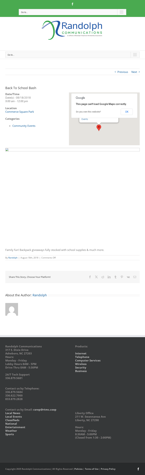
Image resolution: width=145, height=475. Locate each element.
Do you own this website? (88, 112)
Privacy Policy (108, 468)
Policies (78, 468)
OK (126, 111)
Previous (122, 72)
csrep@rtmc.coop (44, 409)
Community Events (23, 125)
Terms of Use (91, 468)
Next (134, 72)
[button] (99, 127)
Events (85, 119)
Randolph (13, 257)
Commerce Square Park (19, 111)
